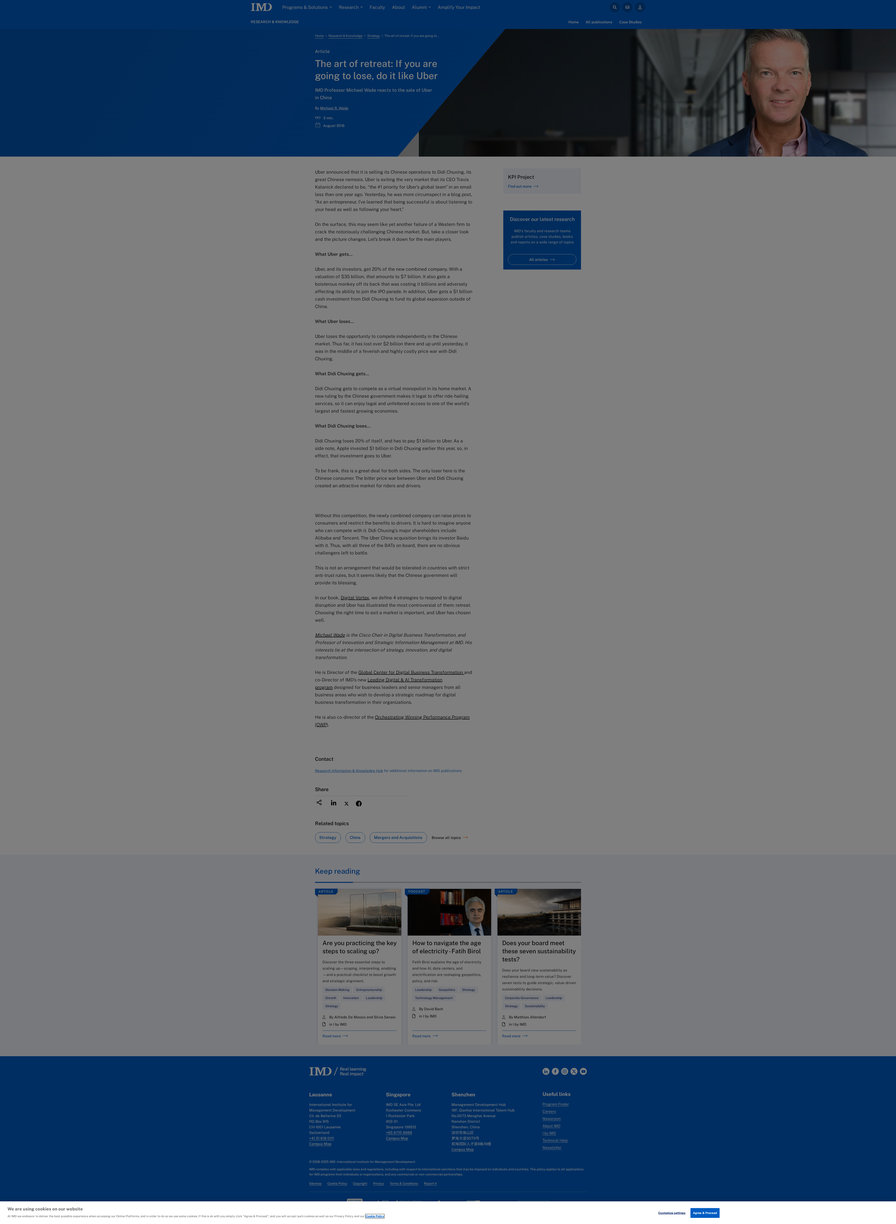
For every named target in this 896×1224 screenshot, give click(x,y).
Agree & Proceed (705, 1213)
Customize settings (672, 1213)
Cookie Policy (375, 1216)
